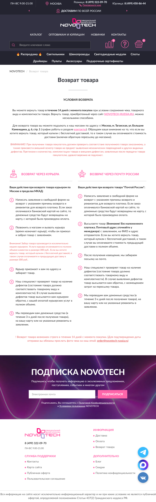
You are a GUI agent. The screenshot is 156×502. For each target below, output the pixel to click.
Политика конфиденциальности (115, 473)
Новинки (98, 34)
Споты (135, 54)
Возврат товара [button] (105, 447)
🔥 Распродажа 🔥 (29, 54)
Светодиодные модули (110, 54)
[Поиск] (13, 45)
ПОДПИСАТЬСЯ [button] (112, 394)
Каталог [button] (36, 34)
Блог (98, 461)
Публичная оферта (38, 473)
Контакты (118, 34)
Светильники (55, 54)
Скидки (100, 467)
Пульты (57, 61)
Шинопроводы (79, 54)
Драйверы (40, 61)
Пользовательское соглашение (46, 479)
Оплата (100, 441)
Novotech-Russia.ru (119, 114)
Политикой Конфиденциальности (97, 403)
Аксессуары (74, 61)
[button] (90, 5)
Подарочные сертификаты (105, 61)
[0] (139, 44)
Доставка (101, 435)
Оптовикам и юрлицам (66, 34)
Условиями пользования (72, 406)
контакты (80, 129)
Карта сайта (34, 467)
